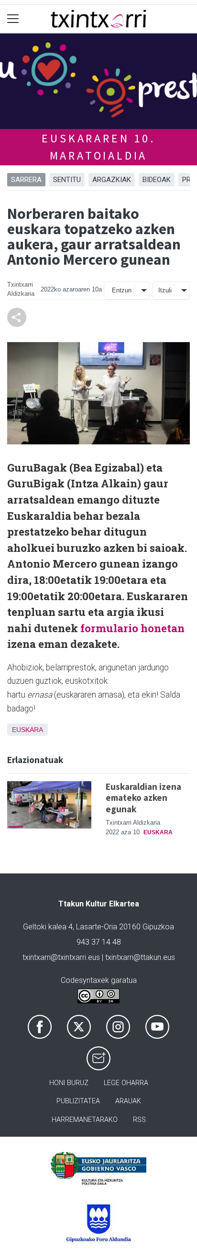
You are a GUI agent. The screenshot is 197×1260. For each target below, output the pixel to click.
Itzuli (165, 290)
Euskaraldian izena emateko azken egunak (143, 797)
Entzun (121, 290)
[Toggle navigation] (13, 19)
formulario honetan (132, 628)
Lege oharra (126, 1083)
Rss (139, 1120)
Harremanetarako (85, 1120)
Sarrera (26, 179)
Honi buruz (68, 1083)
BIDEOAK (156, 179)
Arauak (128, 1101)
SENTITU (67, 179)
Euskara (27, 729)
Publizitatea (78, 1101)
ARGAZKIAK (111, 179)
